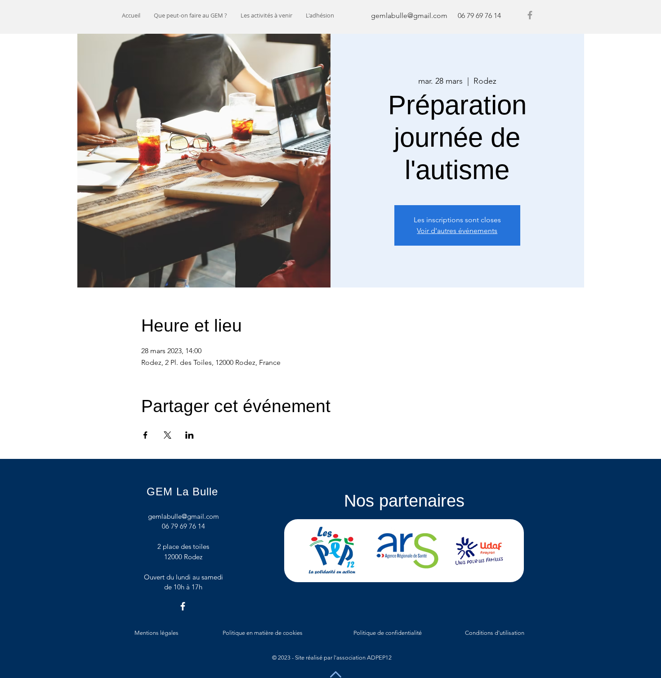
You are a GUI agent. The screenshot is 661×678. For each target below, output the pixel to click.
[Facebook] (530, 15)
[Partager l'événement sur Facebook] (145, 435)
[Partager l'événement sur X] (167, 435)
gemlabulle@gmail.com (409, 15)
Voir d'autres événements (457, 230)
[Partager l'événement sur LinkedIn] (189, 435)
